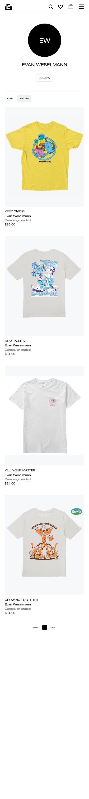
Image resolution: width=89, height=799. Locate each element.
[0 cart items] (71, 6)
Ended (24, 98)
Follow (44, 78)
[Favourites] (60, 6)
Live (10, 98)
